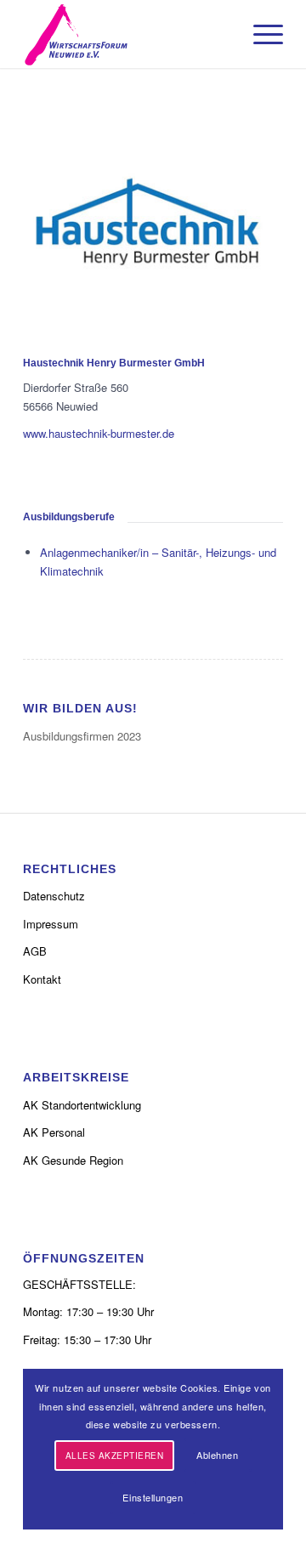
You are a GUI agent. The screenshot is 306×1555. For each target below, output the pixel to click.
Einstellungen (152, 1497)
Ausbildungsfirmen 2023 (82, 736)
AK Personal (54, 1132)
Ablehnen (217, 1454)
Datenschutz (54, 896)
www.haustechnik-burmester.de (98, 433)
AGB (35, 951)
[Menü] (259, 34)
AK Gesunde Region (73, 1160)
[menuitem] (259, 34)
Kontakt (42, 979)
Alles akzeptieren (114, 1455)
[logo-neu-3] (127, 34)
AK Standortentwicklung (82, 1105)
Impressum (50, 924)
